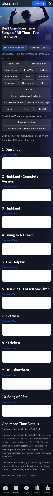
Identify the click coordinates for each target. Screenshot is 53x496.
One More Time (9, 154)
